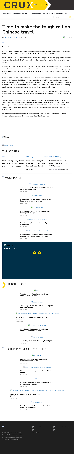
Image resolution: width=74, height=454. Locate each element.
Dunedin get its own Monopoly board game (37, 341)
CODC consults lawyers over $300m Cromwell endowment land (34, 329)
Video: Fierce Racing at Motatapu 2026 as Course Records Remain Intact (35, 163)
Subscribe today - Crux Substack (55, 14)
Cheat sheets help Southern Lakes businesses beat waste (33, 360)
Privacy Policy (38, 427)
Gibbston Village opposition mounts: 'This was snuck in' (32, 318)
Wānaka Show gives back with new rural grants (25, 395)
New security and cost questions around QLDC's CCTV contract (58, 163)
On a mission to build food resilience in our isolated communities (36, 383)
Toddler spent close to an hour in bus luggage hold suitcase (34, 294)
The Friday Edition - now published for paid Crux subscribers (36, 306)
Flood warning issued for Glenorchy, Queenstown (33, 223)
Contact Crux (36, 14)
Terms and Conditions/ (62, 427)
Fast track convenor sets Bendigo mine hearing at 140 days (35, 212)
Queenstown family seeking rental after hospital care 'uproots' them (35, 200)
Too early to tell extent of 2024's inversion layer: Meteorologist (36, 188)
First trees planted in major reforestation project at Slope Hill (36, 406)
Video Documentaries (20, 14)
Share (69, 37)
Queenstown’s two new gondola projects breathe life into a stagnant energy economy (36, 235)
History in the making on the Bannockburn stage (36, 371)
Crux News (7, 14)
